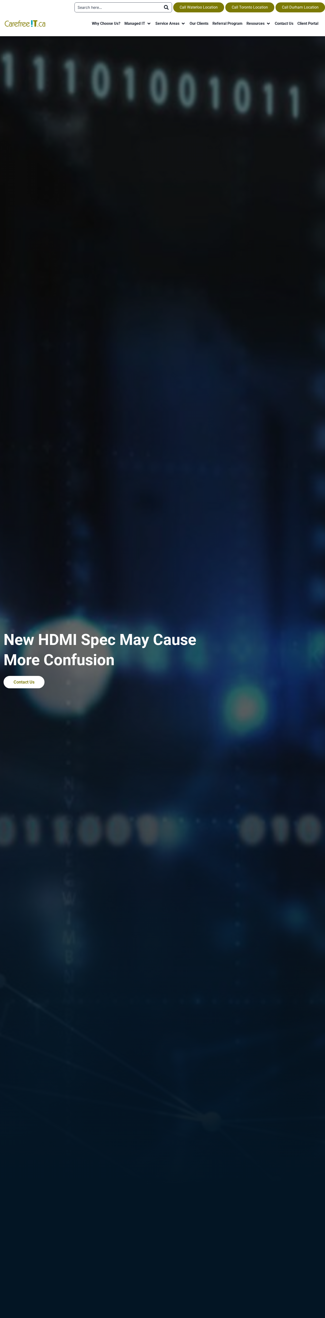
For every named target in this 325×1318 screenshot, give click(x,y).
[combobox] (118, 7)
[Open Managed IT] (149, 23)
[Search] (166, 7)
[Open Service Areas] (183, 23)
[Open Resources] (268, 23)
